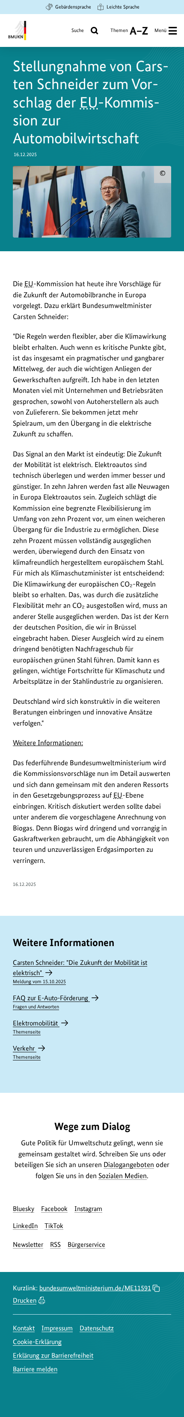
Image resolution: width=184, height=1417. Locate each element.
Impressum (57, 1328)
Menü (160, 30)
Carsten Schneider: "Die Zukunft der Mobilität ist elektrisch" (80, 971)
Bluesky (23, 1209)
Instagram (88, 1209)
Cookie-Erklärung (37, 1342)
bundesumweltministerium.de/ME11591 (95, 1288)
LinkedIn (25, 1226)
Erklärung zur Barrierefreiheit (53, 1355)
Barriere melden (35, 1369)
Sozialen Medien (122, 1175)
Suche (77, 30)
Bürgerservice (86, 1244)
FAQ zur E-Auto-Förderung (51, 1002)
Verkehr (27, 1052)
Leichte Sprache (123, 7)
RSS (55, 1244)
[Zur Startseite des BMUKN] (16, 30)
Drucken (24, 1300)
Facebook (54, 1209)
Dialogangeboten (129, 1164)
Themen (119, 33)
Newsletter (28, 1244)
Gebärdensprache (73, 7)
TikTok (54, 1226)
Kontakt (24, 1328)
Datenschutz (97, 1328)
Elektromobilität (36, 1027)
